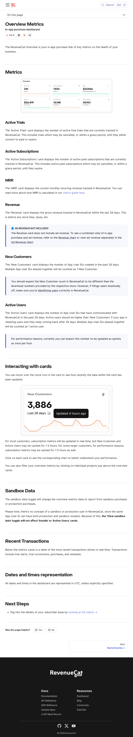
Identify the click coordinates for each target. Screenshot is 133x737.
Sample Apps (48, 709)
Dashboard (83, 696)
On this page (15, 14)
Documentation (49, 696)
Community (83, 705)
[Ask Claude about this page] (24, 35)
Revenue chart (67, 237)
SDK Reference (49, 705)
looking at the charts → (82, 612)
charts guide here (74, 192)
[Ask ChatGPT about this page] (19, 35)
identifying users (48, 290)
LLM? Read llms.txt (51, 714)
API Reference (48, 700)
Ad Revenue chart (22, 242)
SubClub (81, 709)
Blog (79, 700)
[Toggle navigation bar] (7, 4)
